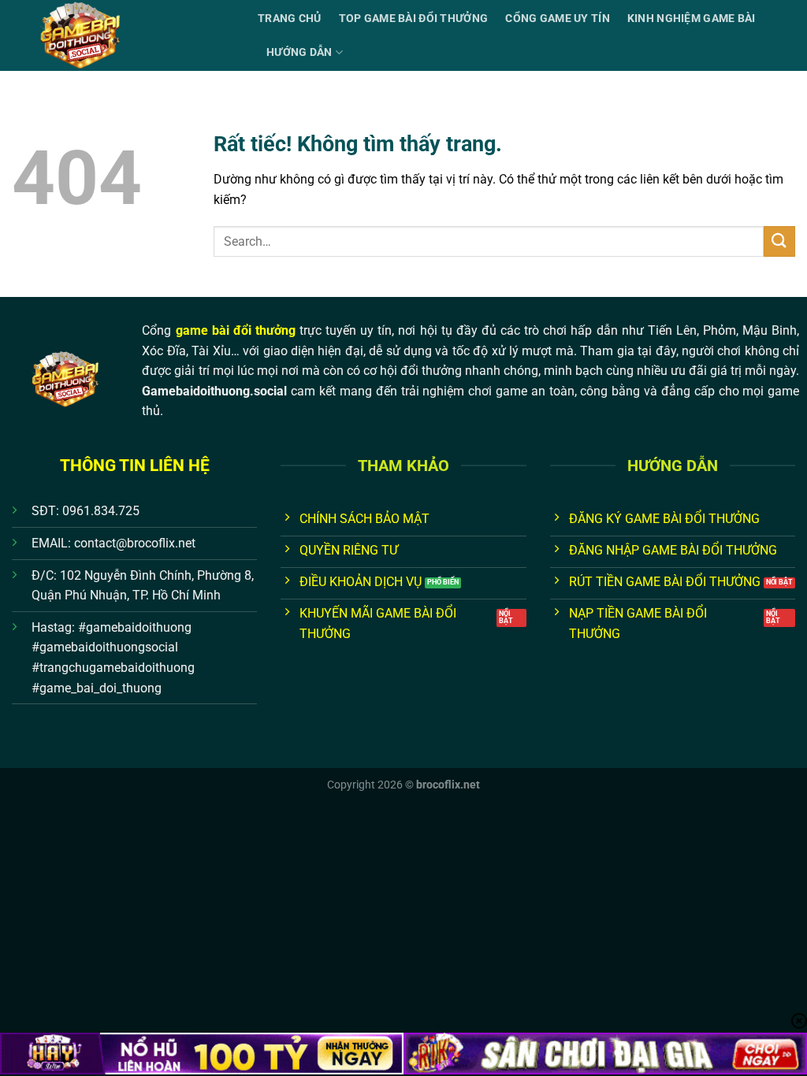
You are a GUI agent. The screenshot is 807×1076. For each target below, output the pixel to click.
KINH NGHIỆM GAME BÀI (691, 18)
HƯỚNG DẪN (299, 52)
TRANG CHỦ (290, 18)
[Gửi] (779, 241)
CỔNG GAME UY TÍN (557, 18)
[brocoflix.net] (123, 35)
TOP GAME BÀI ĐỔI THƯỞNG (414, 18)
